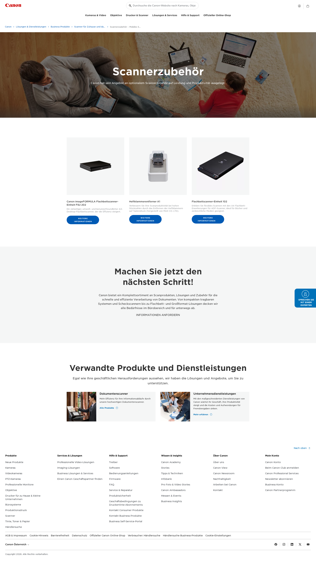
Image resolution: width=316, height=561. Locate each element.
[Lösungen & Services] (178, 15)
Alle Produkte (107, 408)
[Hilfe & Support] (200, 15)
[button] (305, 298)
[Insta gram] (284, 544)
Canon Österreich (16, 544)
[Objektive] (123, 15)
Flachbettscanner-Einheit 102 (209, 201)
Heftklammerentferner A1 (144, 201)
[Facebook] (275, 544)
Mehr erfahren (201, 414)
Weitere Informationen (83, 219)
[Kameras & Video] (107, 15)
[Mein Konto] (299, 6)
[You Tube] (308, 544)
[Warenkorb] (308, 6)
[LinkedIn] (292, 544)
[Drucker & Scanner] (149, 15)
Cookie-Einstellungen (218, 535)
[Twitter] (300, 544)
